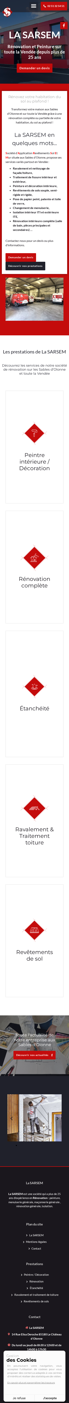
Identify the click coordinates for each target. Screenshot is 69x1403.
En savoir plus (34, 467)
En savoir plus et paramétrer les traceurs (31, 1382)
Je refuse (19, 1398)
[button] (33, 6)
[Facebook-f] (64, 25)
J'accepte (50, 1398)
